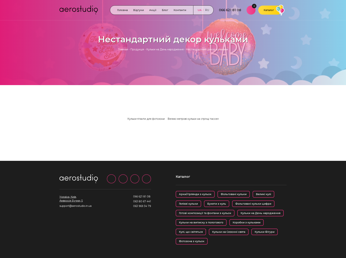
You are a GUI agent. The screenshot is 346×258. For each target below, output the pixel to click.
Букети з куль (216, 203)
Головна (122, 10)
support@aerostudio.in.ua (75, 206)
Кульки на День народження (165, 49)
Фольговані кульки (234, 194)
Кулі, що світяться (191, 231)
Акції (152, 10)
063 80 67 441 (142, 201)
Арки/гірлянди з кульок (195, 194)
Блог (165, 10)
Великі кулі (263, 194)
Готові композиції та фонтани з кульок (205, 213)
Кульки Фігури (264, 231)
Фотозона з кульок (191, 241)
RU (207, 10)
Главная (123, 49)
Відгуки (138, 10)
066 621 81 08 (230, 10)
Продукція (137, 49)
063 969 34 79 (142, 206)
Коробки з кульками (246, 222)
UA (199, 10)
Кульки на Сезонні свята (228, 231)
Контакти (180, 10)
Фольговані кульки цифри (253, 203)
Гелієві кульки (188, 203)
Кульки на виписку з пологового (201, 222)
